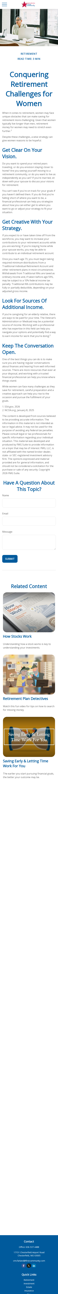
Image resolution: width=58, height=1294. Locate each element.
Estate (29, 1287)
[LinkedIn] (34, 1266)
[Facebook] (24, 1266)
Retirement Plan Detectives (25, 698)
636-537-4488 (32, 1247)
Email (5, 513)
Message (7, 531)
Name (5, 495)
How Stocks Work (17, 636)
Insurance (29, 1290)
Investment (29, 1283)
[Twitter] (29, 1266)
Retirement (29, 1280)
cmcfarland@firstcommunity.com (29, 1260)
